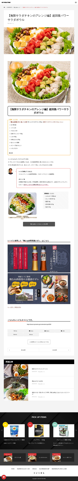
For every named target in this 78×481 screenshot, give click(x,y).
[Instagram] (34, 473)
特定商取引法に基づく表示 (23, 468)
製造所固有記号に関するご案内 (59, 468)
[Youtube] (41, 473)
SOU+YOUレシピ (8, 454)
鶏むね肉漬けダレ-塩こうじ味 (19, 122)
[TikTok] (36, 473)
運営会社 (34, 468)
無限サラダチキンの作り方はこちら (53, 122)
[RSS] (43, 473)
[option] (14, 433)
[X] (39, 473)
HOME (12, 468)
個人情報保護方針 (43, 468)
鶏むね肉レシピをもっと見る (38, 224)
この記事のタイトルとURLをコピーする (39, 342)
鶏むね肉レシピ (11, 23)
